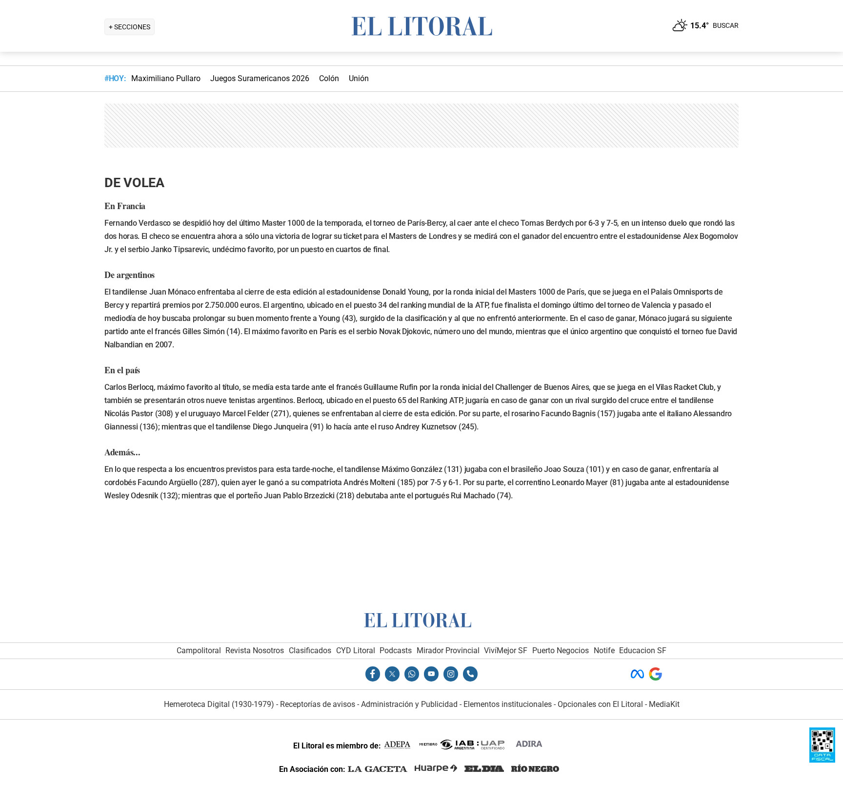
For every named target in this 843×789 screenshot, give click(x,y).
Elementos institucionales (507, 704)
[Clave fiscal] (822, 760)
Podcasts (396, 650)
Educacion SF (642, 650)
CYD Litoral (355, 650)
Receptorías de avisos (317, 704)
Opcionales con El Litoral (600, 704)
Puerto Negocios (560, 650)
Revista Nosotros (254, 650)
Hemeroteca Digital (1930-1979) (219, 704)
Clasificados (310, 650)
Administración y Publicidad (409, 704)
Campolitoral (199, 650)
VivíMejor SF (505, 650)
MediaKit (664, 704)
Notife (604, 650)
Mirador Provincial (448, 650)
